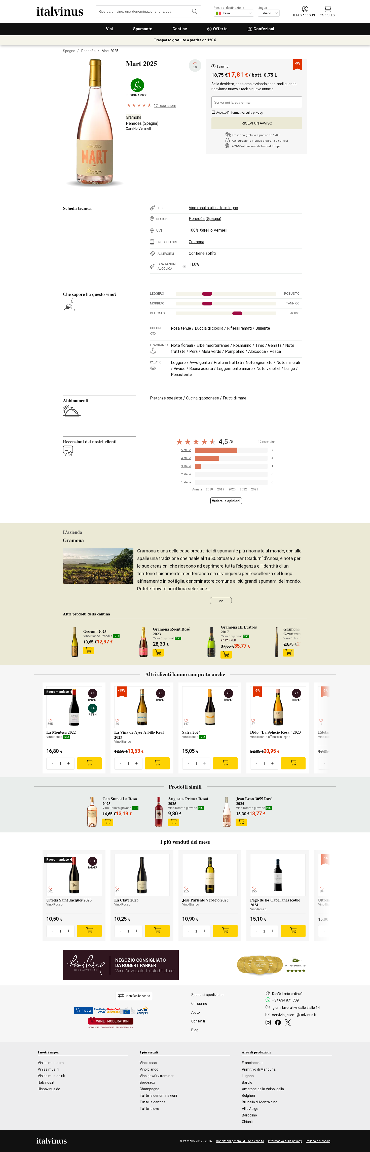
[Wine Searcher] (272, 965)
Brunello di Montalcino (259, 1102)
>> (221, 601)
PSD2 (86, 1010)
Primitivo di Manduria (259, 1069)
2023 (254, 489)
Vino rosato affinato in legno (213, 207)
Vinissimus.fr (48, 1069)
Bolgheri (248, 1096)
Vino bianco (149, 1069)
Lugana (248, 1076)
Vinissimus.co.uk (51, 1076)
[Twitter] (289, 1023)
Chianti (247, 1122)
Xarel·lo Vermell (138, 129)
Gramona (133, 117)
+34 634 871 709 (285, 1000)
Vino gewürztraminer (157, 1076)
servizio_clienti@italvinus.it (294, 1015)
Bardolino (249, 1115)
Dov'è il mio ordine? (287, 994)
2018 (209, 489)
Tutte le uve (149, 1109)
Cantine (179, 28)
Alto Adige (250, 1109)
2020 (232, 489)
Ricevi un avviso (256, 123)
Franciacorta (252, 1063)
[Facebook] (279, 1023)
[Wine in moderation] (110, 1023)
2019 (220, 489)
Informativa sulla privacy (285, 1141)
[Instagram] (269, 1023)
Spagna (69, 51)
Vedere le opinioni (226, 501)
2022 (243, 489)
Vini (109, 28)
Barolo (247, 1082)
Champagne (149, 1089)
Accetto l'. (239, 112)
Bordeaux (147, 1082)
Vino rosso (148, 1063)
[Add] (89, 763)
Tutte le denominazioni (158, 1096)
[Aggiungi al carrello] (89, 650)
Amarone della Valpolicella (263, 1089)
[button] (305, 11)
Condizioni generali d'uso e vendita (240, 1141)
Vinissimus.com (51, 1063)
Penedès (88, 51)
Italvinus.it (46, 1082)
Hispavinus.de (49, 1089)
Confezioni (263, 28)
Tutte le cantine (153, 1102)
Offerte (220, 28)
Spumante (142, 28)
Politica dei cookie (318, 1141)
